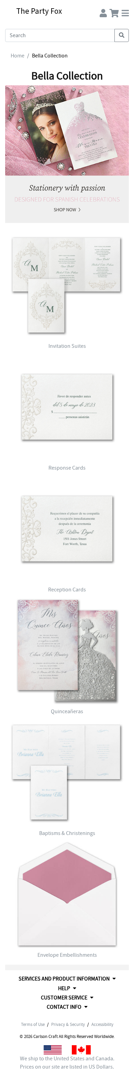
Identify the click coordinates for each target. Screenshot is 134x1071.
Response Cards (67, 467)
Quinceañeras (67, 711)
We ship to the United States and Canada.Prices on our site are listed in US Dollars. (67, 1062)
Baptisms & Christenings (67, 833)
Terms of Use (33, 1024)
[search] (121, 35)
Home (17, 55)
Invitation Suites (67, 346)
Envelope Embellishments (67, 955)
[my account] (103, 11)
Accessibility (102, 1024)
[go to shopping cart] (114, 11)
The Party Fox (39, 11)
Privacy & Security (68, 1024)
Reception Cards (67, 589)
